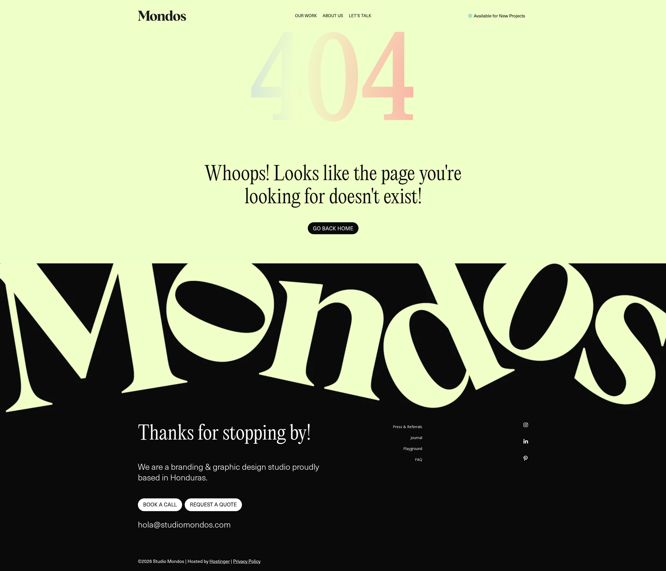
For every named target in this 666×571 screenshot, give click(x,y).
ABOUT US (333, 16)
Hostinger (219, 561)
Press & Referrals (407, 427)
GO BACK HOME (333, 228)
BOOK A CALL (160, 504)
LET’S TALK (360, 16)
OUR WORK (306, 16)
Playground (412, 449)
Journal (416, 438)
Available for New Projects (499, 15)
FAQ (418, 460)
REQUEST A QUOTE (213, 504)
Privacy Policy (246, 561)
